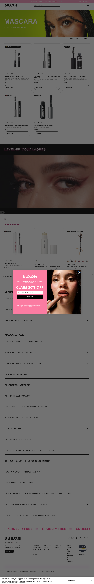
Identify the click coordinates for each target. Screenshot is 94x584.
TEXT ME (30, 297)
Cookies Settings (71, 580)
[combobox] (19, 292)
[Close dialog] (79, 272)
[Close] (91, 580)
